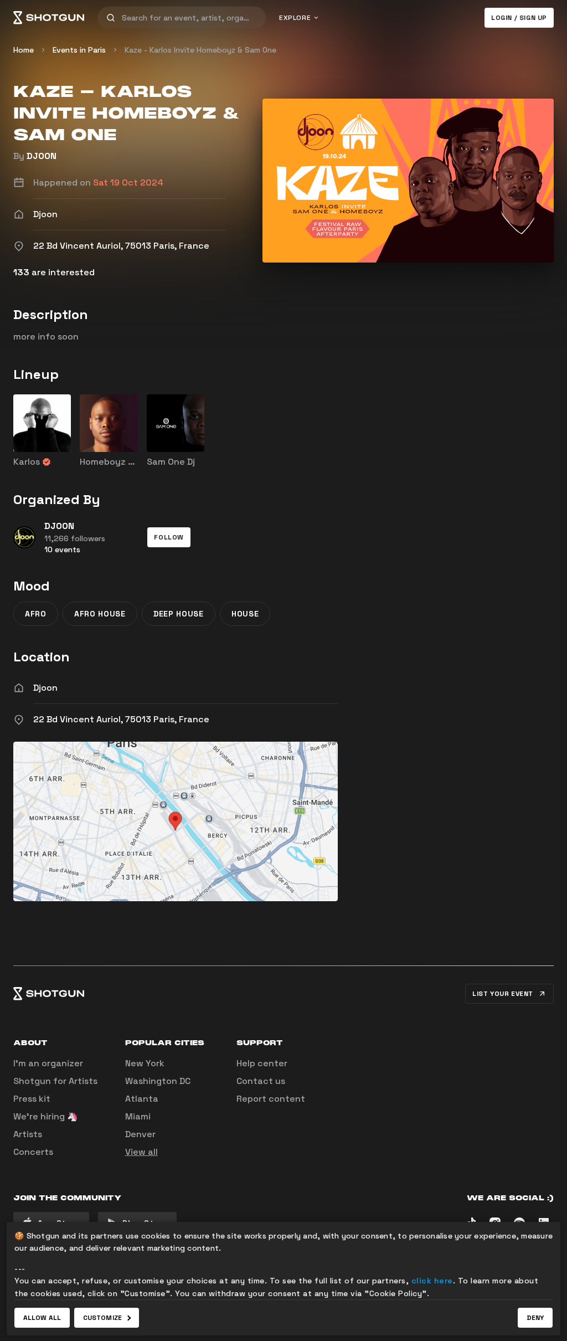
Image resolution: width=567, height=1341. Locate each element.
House (245, 614)
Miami (138, 1116)
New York (144, 1063)
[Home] (48, 17)
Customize (102, 1317)
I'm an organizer (48, 1063)
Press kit (31, 1098)
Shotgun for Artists (55, 1081)
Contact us (260, 1081)
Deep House (178, 614)
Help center (261, 1063)
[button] (168, 537)
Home (23, 50)
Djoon (45, 687)
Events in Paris (79, 50)
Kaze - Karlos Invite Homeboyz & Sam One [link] (200, 50)
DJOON (41, 156)
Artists (27, 1134)
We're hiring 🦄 (45, 1116)
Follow (169, 537)
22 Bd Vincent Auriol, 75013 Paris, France (121, 719)
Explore (295, 17)
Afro (36, 614)
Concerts (33, 1152)
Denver (140, 1134)
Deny (535, 1317)
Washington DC (157, 1081)
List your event (502, 993)
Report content (270, 1098)
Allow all (42, 1317)
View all (141, 1152)
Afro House (100, 614)
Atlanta (141, 1098)
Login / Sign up (519, 17)
